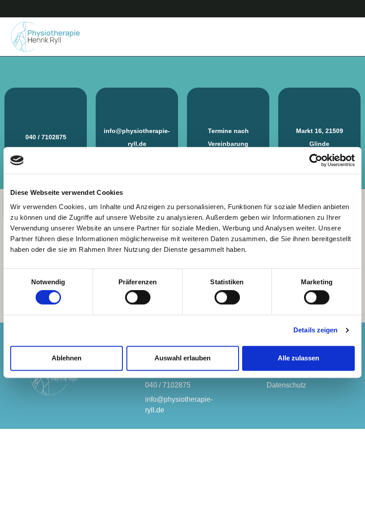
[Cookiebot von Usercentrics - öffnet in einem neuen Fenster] (316, 160)
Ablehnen (66, 358)
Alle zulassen (298, 358)
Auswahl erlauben (182, 358)
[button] (347, 36)
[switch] (137, 298)
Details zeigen (315, 330)
